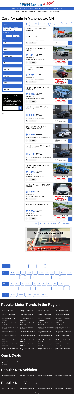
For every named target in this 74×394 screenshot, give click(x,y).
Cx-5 (12, 283)
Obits (40, 8)
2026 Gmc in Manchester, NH (8, 315)
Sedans (25, 266)
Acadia (67, 288)
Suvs (14, 266)
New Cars (24, 11)
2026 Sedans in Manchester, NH (9, 323)
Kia (17, 277)
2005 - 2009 (36, 294)
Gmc (23, 272)
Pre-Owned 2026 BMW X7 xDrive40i (36, 68)
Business (26, 8)
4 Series (60, 288)
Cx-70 (55, 283)
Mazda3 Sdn (39, 288)
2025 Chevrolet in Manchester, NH (27, 336)
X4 (28, 288)
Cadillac (41, 272)
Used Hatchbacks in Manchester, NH (64, 389)
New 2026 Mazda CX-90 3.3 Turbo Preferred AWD (36, 127)
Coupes (54, 266)
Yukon (54, 288)
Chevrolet (29, 272)
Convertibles (40, 266)
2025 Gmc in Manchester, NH (44, 332)
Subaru (28, 277)
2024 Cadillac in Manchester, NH (45, 336)
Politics (21, 8)
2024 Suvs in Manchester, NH (62, 315)
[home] (37, 3)
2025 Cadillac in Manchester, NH (27, 340)
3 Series (49, 283)
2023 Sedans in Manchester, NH (27, 323)
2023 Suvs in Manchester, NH (44, 319)
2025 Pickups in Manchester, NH (9, 336)
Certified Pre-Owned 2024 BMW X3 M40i (38, 186)
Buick (47, 272)
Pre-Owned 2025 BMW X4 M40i (38, 204)
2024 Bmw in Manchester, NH (26, 319)
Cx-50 (17, 283)
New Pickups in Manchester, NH (27, 376)
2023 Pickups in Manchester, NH (63, 328)
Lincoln (69, 272)
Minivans (61, 266)
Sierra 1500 (28, 283)
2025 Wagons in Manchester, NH (63, 340)
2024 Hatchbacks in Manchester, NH (28, 349)
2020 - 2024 (21, 294)
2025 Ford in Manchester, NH (44, 340)
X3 (22, 283)
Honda (12, 277)
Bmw (18, 272)
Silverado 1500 (14, 288)
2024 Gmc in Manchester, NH (26, 328)
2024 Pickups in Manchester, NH (9, 332)
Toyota (34, 277)
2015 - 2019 (29, 294)
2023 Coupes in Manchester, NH (45, 349)
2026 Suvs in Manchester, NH (8, 311)
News (17, 8)
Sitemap (37, 392)
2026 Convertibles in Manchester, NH (46, 328)
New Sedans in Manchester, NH (45, 376)
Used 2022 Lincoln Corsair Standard (36, 29)
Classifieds (59, 8)
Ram (22, 277)
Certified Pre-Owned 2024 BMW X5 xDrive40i (38, 88)
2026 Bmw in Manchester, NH (44, 311)
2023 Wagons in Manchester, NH (63, 349)
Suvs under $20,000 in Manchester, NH (10, 362)
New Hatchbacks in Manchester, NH (63, 376)
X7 (33, 288)
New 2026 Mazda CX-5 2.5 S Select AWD (37, 108)
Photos (44, 8)
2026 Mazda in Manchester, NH (27, 311)
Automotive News (42, 11)
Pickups (19, 266)
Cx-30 (39, 283)
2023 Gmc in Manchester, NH (8, 340)
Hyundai (63, 272)
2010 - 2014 (44, 294)
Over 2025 (13, 294)
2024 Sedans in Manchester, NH (45, 323)
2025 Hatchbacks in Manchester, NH (64, 332)
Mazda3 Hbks (47, 288)
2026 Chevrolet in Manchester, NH (63, 319)
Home (13, 8)
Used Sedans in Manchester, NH (27, 389)
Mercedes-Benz (47, 277)
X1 (43, 283)
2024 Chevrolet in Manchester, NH (9, 344)
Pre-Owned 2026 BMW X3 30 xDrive (37, 49)
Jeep (52, 272)
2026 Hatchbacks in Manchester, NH (10, 328)
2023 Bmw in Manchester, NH (8, 319)
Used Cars (32, 11)
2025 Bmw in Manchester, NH (26, 315)
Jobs (48, 8)
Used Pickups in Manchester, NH (45, 389)
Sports (31, 8)
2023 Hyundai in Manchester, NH (45, 344)
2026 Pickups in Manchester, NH (63, 311)
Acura (39, 277)
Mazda (12, 272)
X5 (34, 283)
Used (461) (16, 36)
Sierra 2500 (22, 288)
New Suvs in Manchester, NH (8, 376)
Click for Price (32, 37)
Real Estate (53, 8)
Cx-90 (60, 283)
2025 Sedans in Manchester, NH (63, 323)
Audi (57, 272)
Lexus (63, 277)
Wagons (48, 266)
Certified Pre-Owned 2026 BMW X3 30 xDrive (38, 166)
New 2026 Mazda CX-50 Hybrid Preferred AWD (38, 147)
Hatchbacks (32, 266)
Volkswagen (55, 277)
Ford (35, 272)
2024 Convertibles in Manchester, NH (10, 349)
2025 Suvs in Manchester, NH (44, 315)
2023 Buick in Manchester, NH (26, 344)
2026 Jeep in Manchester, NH (62, 344)
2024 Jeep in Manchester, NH (62, 336)
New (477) (9, 36)
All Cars (17, 11)
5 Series (66, 283)
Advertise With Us (54, 11)
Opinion (36, 8)
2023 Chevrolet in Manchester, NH (27, 332)
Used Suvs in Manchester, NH (8, 389)
